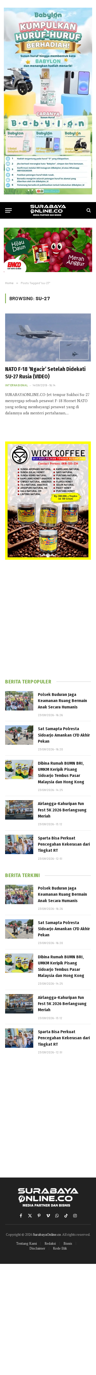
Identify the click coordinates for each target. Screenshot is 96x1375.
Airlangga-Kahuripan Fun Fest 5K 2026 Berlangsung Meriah (62, 810)
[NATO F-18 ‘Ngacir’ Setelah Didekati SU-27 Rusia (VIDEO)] (48, 337)
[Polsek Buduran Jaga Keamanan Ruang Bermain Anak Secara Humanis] (19, 700)
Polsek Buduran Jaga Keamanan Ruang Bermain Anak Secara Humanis (62, 701)
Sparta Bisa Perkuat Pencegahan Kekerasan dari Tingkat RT (64, 844)
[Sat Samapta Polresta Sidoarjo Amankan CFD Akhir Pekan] (19, 735)
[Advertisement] (48, 619)
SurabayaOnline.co (47, 1234)
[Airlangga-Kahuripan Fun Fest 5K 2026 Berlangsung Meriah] (19, 810)
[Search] (88, 210)
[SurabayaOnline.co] (48, 210)
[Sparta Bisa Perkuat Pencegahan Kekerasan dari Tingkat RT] (19, 844)
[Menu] (8, 210)
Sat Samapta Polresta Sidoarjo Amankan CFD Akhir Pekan (64, 735)
